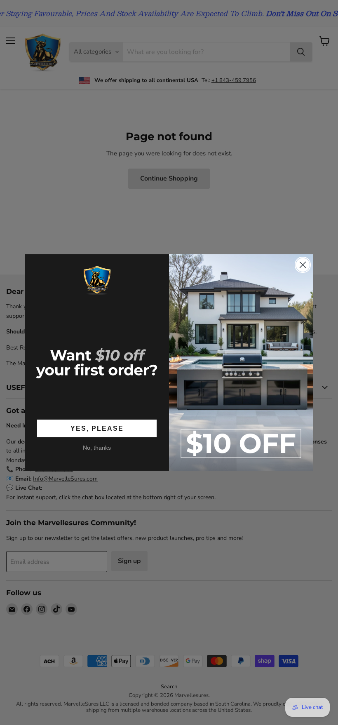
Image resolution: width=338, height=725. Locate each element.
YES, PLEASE (97, 428)
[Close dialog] (303, 265)
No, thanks (97, 447)
